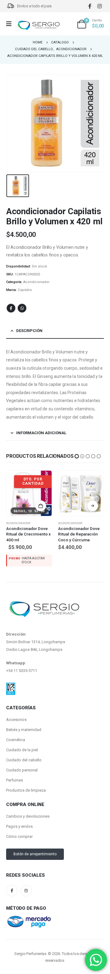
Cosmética (15, 727)
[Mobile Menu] (11, 24)
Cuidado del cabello (24, 747)
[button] (76, 456)
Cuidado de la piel (22, 737)
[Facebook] (90, 6)
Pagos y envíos (19, 813)
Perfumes (14, 767)
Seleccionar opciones (40, 505)
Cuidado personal (22, 757)
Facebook (11, 308)
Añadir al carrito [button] (92, 505)
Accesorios (16, 706)
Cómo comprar (19, 823)
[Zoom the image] (10, 673)
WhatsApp (22, 308)
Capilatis (25, 290)
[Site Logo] (38, 25)
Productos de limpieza (26, 777)
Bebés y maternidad (23, 717)
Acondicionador (36, 282)
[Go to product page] (29, 493)
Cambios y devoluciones (28, 803)
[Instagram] (99, 6)
